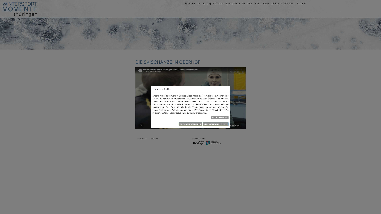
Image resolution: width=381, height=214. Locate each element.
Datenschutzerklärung (172, 113)
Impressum (201, 113)
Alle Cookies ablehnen (190, 124)
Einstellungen (218, 117)
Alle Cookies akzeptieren (215, 124)
